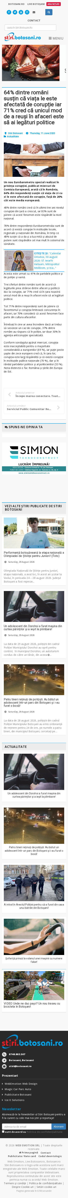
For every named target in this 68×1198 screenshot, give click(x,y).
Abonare (59, 1126)
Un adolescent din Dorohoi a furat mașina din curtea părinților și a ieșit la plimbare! (33, 627)
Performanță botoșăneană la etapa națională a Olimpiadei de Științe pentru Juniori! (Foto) (34, 554)
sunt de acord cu (33, 1131)
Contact (46, 1152)
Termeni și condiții (15, 1183)
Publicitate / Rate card (22, 1156)
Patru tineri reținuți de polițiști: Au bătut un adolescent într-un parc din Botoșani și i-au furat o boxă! (31, 702)
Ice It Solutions (14, 1100)
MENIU (57, 38)
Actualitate (13, 136)
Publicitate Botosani (18, 1094)
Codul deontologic (50, 1156)
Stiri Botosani (15, 133)
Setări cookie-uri (46, 1187)
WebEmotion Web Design (21, 1083)
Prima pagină (29, 1152)
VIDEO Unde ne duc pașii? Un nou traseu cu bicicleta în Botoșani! (32, 1005)
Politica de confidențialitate (45, 1131)
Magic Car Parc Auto (18, 1089)
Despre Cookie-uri (23, 1187)
